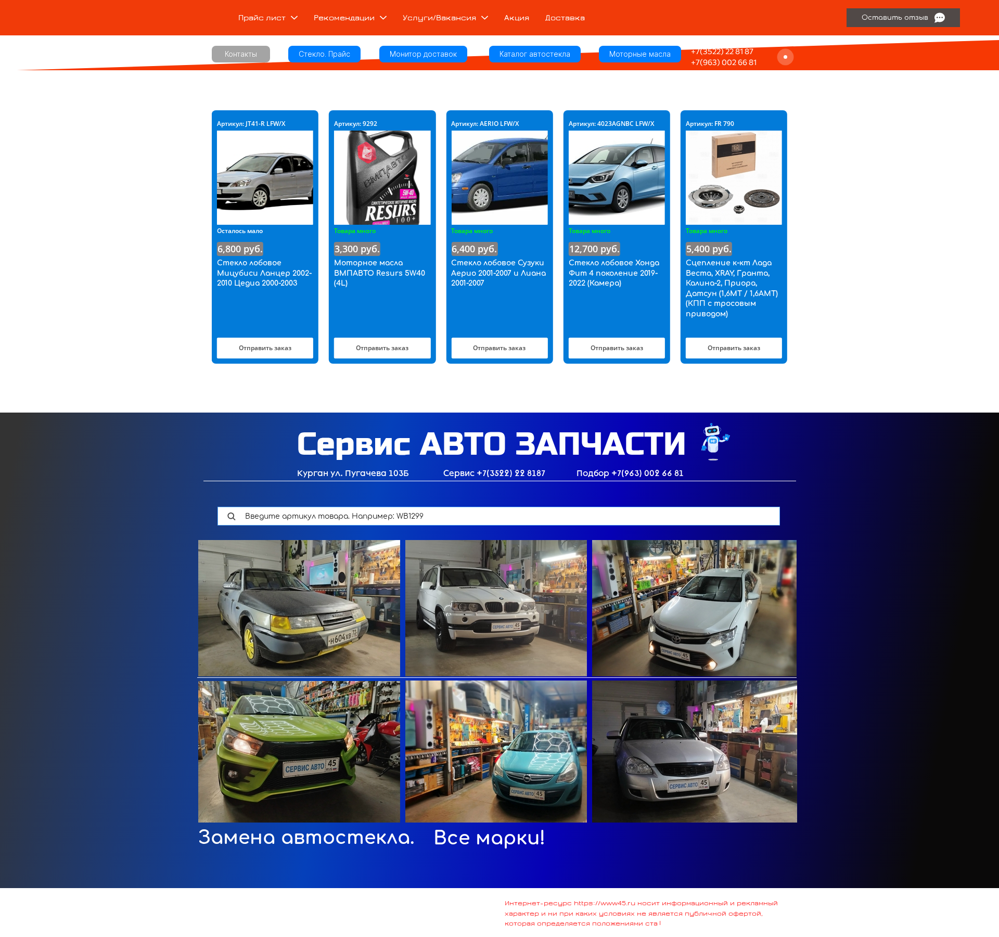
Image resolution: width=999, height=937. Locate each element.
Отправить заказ (265, 347)
